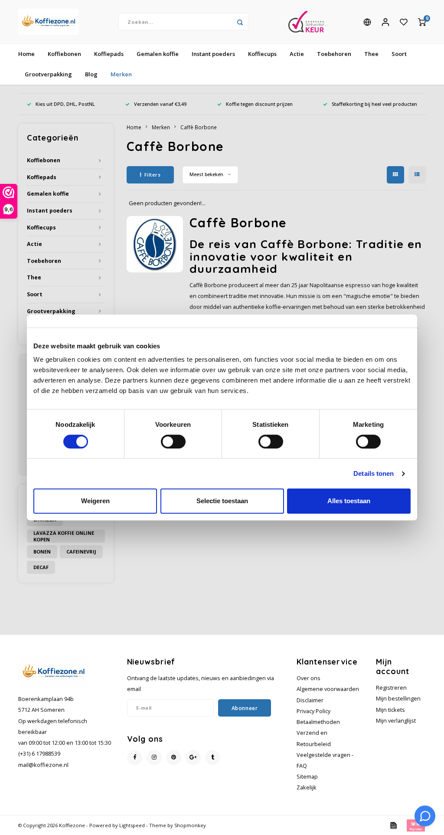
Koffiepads (109, 54)
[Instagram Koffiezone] (154, 757)
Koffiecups (262, 54)
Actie (297, 54)
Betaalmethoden (318, 722)
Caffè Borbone (198, 127)
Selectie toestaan (222, 500)
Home (26, 54)
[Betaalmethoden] (393, 824)
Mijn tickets (390, 710)
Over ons (308, 678)
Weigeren (95, 500)
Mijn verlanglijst (396, 720)
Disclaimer (310, 700)
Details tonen (373, 473)
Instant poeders (213, 54)
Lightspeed (132, 825)
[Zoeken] (239, 21)
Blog (91, 74)
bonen (42, 551)
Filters (152, 174)
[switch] (173, 442)
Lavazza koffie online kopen (63, 536)
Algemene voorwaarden (328, 689)
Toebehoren (334, 54)
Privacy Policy (313, 711)
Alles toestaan (348, 500)
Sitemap (307, 776)
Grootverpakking (48, 74)
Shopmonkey (190, 825)
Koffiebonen (64, 54)
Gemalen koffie (158, 54)
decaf (41, 567)
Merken (121, 74)
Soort (399, 54)
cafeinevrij (81, 551)
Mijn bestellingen (398, 698)
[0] (422, 21)
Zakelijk (307, 787)
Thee (371, 54)
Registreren (391, 687)
